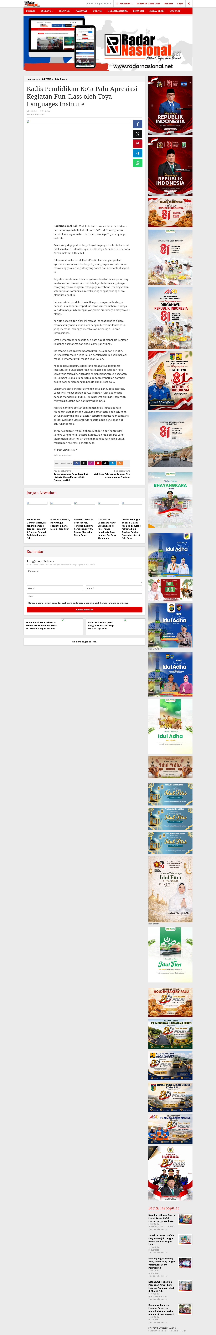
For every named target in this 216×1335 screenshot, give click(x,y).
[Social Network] (189, 3)
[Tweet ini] (138, 134)
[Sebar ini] (138, 124)
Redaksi (175, 1330)
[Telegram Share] (138, 153)
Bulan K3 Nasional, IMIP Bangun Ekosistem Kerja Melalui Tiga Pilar (101, 625)
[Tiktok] (105, 463)
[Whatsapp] (138, 163)
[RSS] (120, 463)
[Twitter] (84, 463)
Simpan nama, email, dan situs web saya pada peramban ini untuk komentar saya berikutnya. (79, 603)
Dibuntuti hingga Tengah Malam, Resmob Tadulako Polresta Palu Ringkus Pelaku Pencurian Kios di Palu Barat (131, 529)
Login (184, 1330)
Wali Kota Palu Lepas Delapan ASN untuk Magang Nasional (112, 473)
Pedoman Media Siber (158, 1330)
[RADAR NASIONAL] (32, 3)
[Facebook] (76, 463)
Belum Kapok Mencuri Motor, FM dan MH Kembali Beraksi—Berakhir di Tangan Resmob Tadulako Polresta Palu (36, 529)
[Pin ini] (138, 143)
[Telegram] (112, 463)
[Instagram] (91, 463)
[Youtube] (98, 463)
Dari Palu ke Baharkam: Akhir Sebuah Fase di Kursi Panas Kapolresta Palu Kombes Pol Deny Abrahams (107, 529)
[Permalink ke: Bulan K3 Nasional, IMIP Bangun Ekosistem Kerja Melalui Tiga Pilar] (60, 509)
